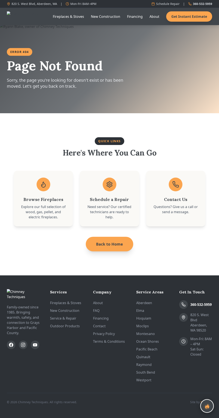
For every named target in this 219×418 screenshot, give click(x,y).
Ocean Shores (147, 341)
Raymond (144, 364)
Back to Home (109, 244)
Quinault (143, 357)
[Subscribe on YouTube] (35, 345)
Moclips (142, 326)
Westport (143, 380)
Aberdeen (144, 302)
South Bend (145, 372)
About (154, 16)
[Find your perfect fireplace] (207, 406)
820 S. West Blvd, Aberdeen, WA (34, 4)
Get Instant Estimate (189, 16)
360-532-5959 (202, 4)
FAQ (96, 310)
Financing (135, 16)
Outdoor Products (65, 326)
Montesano (145, 333)
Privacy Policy (104, 333)
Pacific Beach (146, 349)
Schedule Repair (168, 4)
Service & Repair (63, 318)
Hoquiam (143, 318)
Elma (140, 310)
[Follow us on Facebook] (11, 345)
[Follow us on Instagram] (23, 345)
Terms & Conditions (109, 341)
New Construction (105, 16)
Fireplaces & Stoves (68, 16)
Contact (99, 326)
